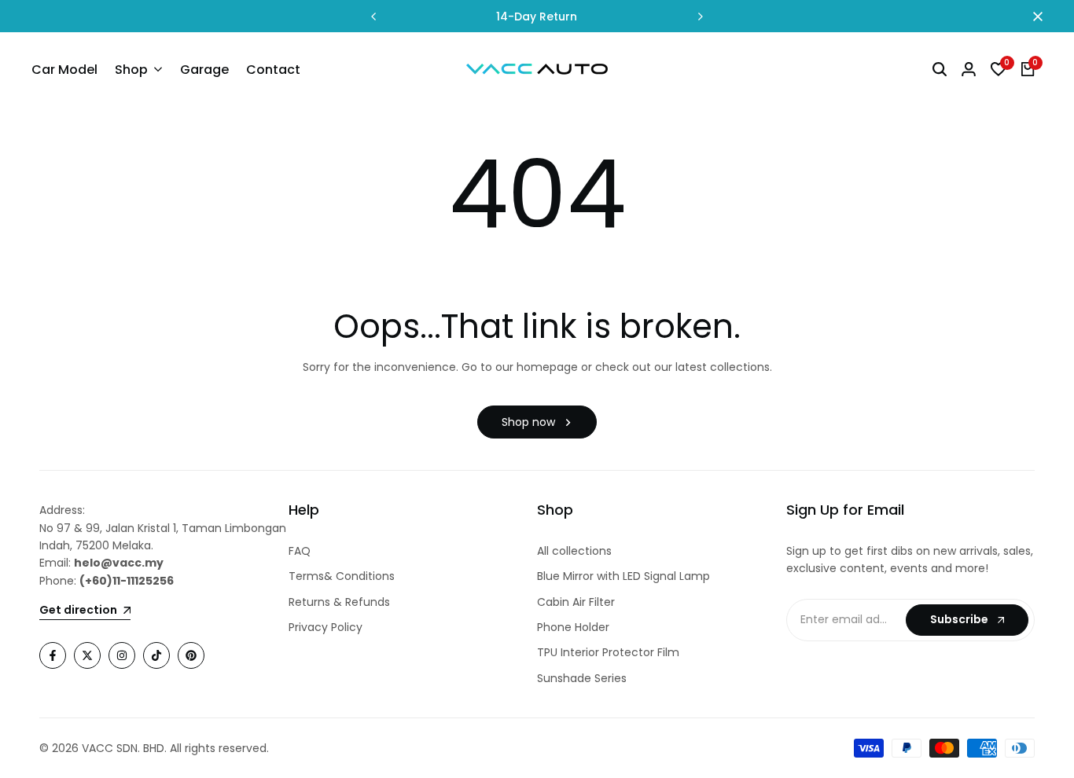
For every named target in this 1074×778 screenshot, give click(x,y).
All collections (574, 551)
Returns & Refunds (339, 602)
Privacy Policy (325, 627)
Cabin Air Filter (576, 602)
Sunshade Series (582, 678)
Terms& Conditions (342, 576)
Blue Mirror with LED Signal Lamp (623, 576)
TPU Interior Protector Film (608, 652)
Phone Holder (573, 627)
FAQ (300, 551)
